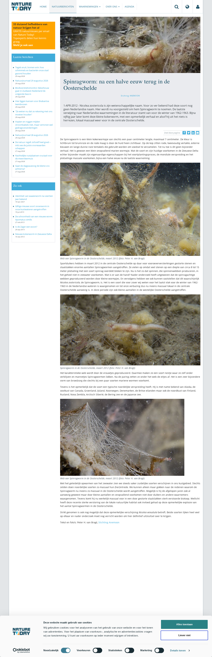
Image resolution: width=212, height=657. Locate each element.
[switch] (97, 650)
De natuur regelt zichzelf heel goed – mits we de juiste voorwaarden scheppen (33, 145)
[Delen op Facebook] (184, 132)
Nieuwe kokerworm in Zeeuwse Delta (33, 234)
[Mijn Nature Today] (198, 6)
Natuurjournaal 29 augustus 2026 (31, 80)
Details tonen (178, 650)
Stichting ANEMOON (130, 95)
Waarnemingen (89, 6)
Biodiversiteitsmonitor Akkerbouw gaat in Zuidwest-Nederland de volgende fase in (32, 90)
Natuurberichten (63, 6)
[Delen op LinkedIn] (193, 132)
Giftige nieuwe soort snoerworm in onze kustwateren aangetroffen (32, 208)
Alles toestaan (184, 624)
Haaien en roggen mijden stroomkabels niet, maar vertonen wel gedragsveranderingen (34, 124)
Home (43, 6)
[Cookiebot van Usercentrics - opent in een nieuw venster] (21, 650)
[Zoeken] (176, 6)
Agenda (129, 6)
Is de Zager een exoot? (26, 226)
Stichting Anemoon (108, 522)
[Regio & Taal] (187, 6)
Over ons (112, 6)
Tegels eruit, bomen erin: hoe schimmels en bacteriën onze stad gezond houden (32, 70)
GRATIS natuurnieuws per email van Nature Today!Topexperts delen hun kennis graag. (31, 38)
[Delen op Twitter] (188, 132)
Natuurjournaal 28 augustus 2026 (31, 135)
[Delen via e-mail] (197, 132)
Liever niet (184, 635)
